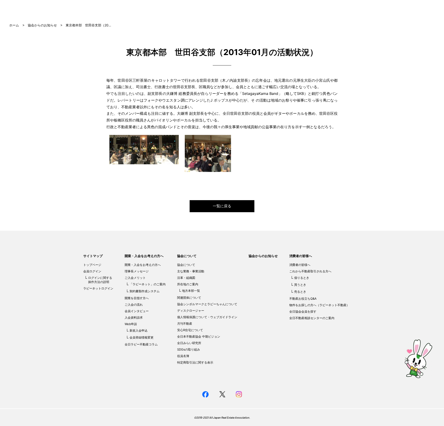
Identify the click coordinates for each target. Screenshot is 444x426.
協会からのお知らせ (42, 25)
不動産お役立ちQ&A (303, 298)
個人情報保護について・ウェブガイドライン (207, 317)
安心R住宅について (190, 330)
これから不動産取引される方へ (310, 271)
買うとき (300, 284)
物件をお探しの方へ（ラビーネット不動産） (319, 305)
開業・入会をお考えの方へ (144, 256)
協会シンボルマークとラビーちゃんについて (207, 304)
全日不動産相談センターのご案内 (311, 318)
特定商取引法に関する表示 (195, 362)
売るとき (300, 291)
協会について (187, 256)
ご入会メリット (135, 278)
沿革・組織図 (186, 278)
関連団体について (189, 297)
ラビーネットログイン (98, 288)
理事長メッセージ (137, 271)
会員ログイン (92, 271)
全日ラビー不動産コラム (141, 344)
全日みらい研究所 (189, 343)
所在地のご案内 (187, 284)
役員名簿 (183, 356)
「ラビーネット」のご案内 (148, 284)
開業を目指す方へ (137, 298)
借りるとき (301, 278)
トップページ (92, 265)
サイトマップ (93, 256)
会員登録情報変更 (142, 337)
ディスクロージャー (190, 310)
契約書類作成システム (145, 291)
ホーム (14, 25)
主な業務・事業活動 (190, 271)
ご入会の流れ (134, 304)
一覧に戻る (222, 206)
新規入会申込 (139, 330)
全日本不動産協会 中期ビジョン (198, 336)
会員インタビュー (137, 311)
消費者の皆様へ (300, 256)
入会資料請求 (134, 317)
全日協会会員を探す (302, 311)
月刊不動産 (184, 323)
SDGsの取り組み (188, 349)
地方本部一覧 (191, 290)
